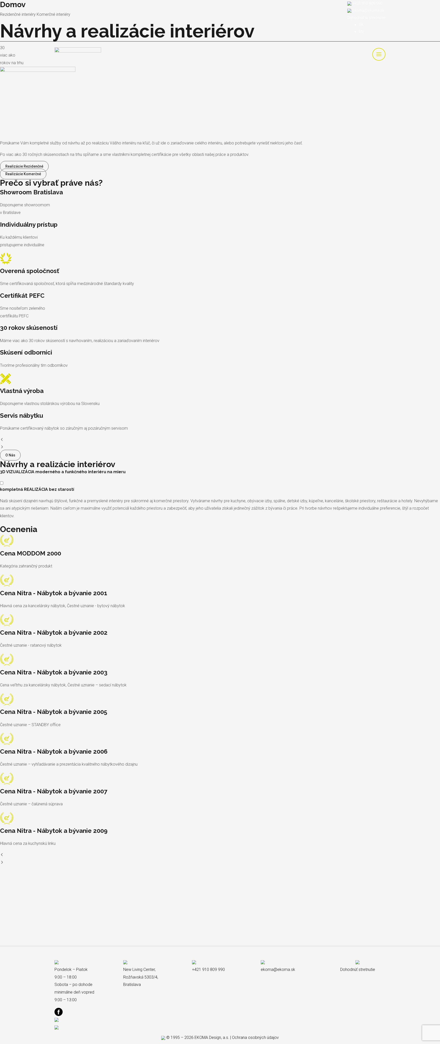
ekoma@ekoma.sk (368, 10)
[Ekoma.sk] (77, 53)
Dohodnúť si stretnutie (366, 17)
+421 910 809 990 (367, 3)
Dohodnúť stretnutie (357, 969)
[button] (220, 440)
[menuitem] (361, 24)
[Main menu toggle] (379, 54)
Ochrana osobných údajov (255, 1037)
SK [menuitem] (361, 24)
